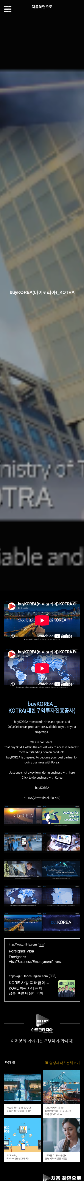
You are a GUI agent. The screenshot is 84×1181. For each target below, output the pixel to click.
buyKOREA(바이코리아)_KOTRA (42, 292)
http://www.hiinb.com (23, 944)
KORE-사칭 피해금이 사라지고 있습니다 (27, 982)
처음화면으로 (42, 6)
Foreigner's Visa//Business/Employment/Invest (35, 959)
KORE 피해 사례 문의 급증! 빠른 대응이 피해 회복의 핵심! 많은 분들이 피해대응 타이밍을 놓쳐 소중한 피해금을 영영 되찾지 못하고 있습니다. (28, 991)
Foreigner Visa (21, 951)
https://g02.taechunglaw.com (28, 976)
